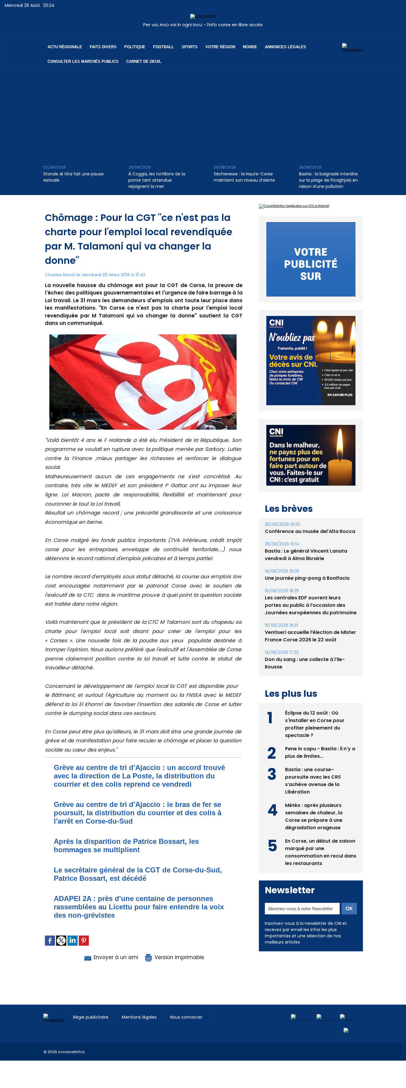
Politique (134, 47)
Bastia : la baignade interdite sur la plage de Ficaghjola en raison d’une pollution (328, 180)
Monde (250, 47)
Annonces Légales (285, 47)
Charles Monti (60, 275)
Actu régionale (65, 47)
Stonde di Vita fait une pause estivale (73, 177)
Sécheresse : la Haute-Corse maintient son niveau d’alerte (244, 177)
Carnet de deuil (143, 61)
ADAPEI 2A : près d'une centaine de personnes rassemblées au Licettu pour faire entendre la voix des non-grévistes (139, 906)
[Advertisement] (203, 113)
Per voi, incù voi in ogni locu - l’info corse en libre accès (203, 24)
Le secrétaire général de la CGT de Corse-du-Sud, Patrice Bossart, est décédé (138, 874)
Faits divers (103, 47)
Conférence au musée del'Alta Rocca (310, 531)
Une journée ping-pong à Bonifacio (307, 578)
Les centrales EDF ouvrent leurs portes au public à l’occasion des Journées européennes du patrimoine (311, 605)
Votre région (220, 47)
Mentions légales (140, 1017)
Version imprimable (178, 957)
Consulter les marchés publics (83, 61)
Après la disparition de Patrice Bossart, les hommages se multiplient (126, 845)
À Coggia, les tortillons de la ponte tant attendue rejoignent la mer (156, 180)
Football (163, 47)
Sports (190, 47)
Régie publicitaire (91, 1017)
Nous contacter (186, 1017)
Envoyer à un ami (115, 957)
